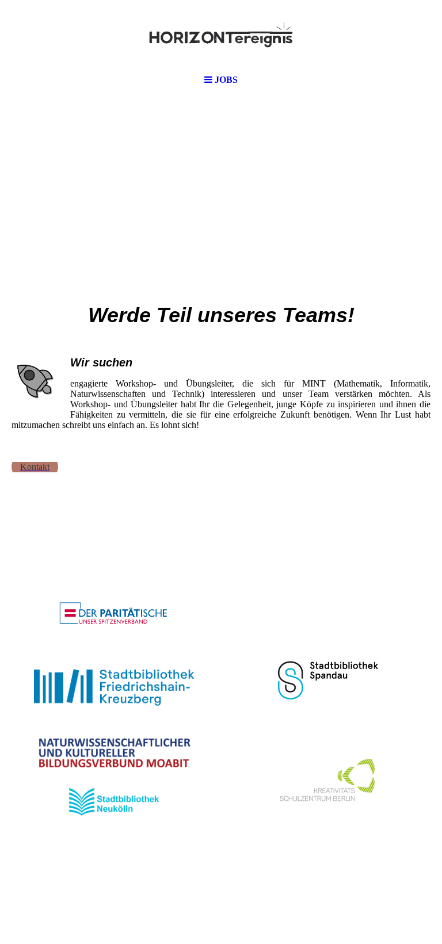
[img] (221, 34)
